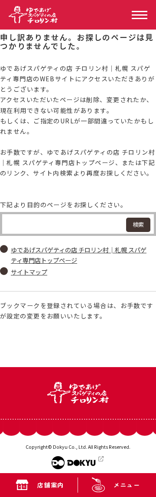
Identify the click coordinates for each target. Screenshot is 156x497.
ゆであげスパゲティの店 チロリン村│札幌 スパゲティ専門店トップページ (78, 255)
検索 (138, 224)
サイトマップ (29, 272)
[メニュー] (139, 15)
